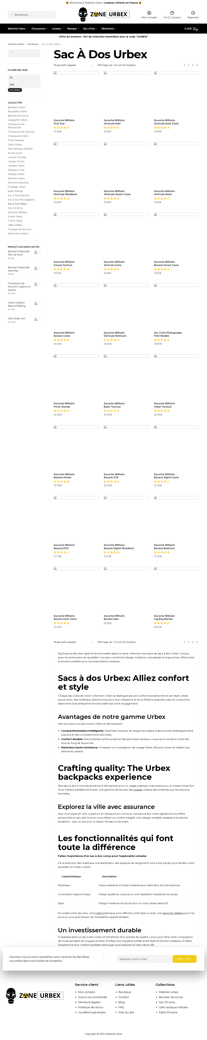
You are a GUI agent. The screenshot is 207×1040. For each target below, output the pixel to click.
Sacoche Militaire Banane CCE (114, 476)
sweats (138, 789)
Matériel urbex (16, 44)
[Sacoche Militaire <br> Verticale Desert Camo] (126, 164)
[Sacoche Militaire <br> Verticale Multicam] (126, 306)
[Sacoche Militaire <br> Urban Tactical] (176, 377)
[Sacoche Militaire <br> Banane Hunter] (76, 447)
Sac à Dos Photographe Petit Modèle (168, 334)
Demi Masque (16, 140)
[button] (62, 127)
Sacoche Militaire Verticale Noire (164, 193)
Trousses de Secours (19, 229)
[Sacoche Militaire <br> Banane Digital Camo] (176, 447)
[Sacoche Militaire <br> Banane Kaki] (126, 589)
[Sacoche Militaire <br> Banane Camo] (76, 306)
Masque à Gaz (16, 169)
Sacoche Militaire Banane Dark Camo (65, 617)
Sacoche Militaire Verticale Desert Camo (117, 193)
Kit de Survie (15, 153)
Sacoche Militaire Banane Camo (64, 334)
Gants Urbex (15, 144)
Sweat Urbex (15, 216)
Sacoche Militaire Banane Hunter (64, 476)
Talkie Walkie (15, 225)
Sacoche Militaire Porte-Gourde (64, 405)
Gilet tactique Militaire (20, 148)
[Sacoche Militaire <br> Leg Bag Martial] (176, 589)
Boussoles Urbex (17, 111)
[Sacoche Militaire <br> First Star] (76, 93)
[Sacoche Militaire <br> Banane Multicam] (176, 518)
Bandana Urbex (16, 107)
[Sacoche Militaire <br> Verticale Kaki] (126, 93)
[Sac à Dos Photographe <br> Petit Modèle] (176, 306)
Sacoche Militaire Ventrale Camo (114, 263)
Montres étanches (18, 182)
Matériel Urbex (16, 178)
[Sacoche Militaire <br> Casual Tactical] (76, 235)
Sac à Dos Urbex (17, 203)
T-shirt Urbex (15, 220)
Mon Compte (149, 17)
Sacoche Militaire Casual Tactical (64, 263)
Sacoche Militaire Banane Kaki (114, 617)
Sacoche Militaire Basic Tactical (114, 405)
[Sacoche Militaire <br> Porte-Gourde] (76, 377)
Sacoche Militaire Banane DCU (64, 546)
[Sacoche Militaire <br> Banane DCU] (76, 518)
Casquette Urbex (17, 120)
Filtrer (15, 90)
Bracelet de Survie (18, 115)
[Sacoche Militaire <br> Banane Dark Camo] (76, 589)
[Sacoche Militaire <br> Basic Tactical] (126, 377)
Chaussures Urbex (18, 136)
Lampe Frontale (17, 157)
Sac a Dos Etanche (18, 195)
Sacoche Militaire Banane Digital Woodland (119, 546)
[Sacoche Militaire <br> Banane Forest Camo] (176, 235)
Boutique (33, 44)
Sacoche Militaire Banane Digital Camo (166, 476)
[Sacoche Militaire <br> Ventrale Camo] (126, 235)
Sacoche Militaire (17, 212)
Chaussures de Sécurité (21, 131)
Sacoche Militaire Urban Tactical (164, 405)
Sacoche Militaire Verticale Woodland (65, 193)
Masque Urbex (16, 174)
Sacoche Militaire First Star (64, 122)
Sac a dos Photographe (21, 199)
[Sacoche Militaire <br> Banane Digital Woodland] (126, 518)
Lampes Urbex (16, 165)
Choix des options (76, 138)
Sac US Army (15, 208)
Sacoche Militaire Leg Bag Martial (164, 617)
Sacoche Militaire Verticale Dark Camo (166, 122)
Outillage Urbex (17, 186)
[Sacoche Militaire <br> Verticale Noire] (176, 164)
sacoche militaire (173, 913)
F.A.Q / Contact (172, 17)
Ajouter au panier (176, 280)
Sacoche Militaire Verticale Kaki (114, 122)
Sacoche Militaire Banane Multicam (164, 546)
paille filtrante (15, 191)
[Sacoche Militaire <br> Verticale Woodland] (76, 164)
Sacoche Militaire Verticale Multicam (115, 334)
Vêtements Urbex (18, 233)
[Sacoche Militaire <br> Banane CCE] (126, 447)
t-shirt (98, 913)
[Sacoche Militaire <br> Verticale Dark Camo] (176, 93)
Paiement (193, 17)
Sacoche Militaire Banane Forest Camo (166, 263)
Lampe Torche (16, 161)
